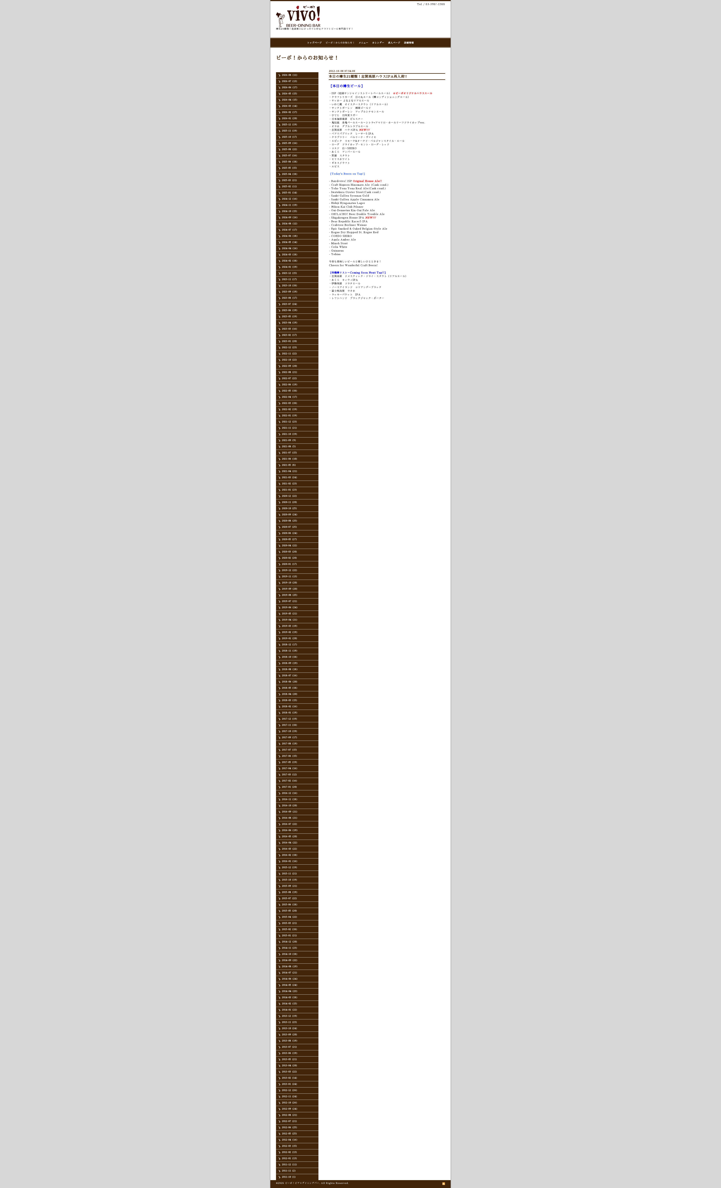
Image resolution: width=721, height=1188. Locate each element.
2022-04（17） (290, 397)
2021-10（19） (290, 434)
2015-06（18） (290, 905)
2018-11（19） (290, 651)
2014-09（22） (290, 960)
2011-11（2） (289, 1171)
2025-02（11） (290, 187)
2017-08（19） (290, 744)
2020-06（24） (290, 533)
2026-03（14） (290, 106)
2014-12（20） (290, 942)
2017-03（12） (290, 775)
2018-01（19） (290, 713)
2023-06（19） (290, 310)
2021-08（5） (289, 447)
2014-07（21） (290, 973)
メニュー (363, 43)
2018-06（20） (290, 682)
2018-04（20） (290, 694)
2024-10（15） (290, 211)
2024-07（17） (290, 230)
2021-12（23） (290, 422)
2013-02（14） (290, 1078)
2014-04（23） (290, 991)
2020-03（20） (290, 552)
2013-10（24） (290, 1028)
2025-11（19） (290, 131)
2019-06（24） (290, 607)
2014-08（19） (290, 967)
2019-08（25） (290, 595)
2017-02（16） (290, 781)
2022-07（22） (290, 378)
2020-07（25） (290, 527)
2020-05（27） (290, 539)
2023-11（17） (290, 279)
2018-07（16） (290, 676)
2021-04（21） (290, 471)
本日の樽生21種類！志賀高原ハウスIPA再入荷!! (368, 76)
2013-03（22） (290, 1072)
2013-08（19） (290, 1041)
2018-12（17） (290, 645)
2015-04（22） (290, 917)
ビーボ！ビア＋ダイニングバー (302, 1183)
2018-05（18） (290, 688)
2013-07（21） (290, 1047)
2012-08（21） (290, 1115)
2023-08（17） (290, 298)
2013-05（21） (290, 1059)
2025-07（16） (290, 156)
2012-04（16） (290, 1140)
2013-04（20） (290, 1066)
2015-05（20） (290, 911)
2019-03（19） (290, 626)
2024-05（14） (290, 242)
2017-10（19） (290, 731)
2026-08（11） (290, 75)
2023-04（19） (290, 323)
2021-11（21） (290, 428)
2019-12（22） (290, 570)
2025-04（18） (290, 174)
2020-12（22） (290, 496)
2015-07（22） (290, 898)
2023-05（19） (290, 317)
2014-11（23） (290, 948)
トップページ (314, 43)
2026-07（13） (290, 81)
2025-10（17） (290, 137)
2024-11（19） (290, 205)
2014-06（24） (290, 979)
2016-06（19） (290, 830)
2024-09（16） (290, 217)
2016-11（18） (290, 799)
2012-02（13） (290, 1152)
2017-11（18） (290, 725)
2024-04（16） (290, 248)
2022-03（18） (290, 403)
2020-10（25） (290, 508)
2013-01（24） (290, 1084)
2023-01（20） (290, 341)
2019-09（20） (290, 589)
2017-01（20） (290, 787)
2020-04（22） (290, 546)
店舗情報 (409, 43)
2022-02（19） (290, 409)
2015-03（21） (290, 923)
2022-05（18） (290, 391)
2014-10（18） (290, 954)
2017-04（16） (290, 768)
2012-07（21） (290, 1121)
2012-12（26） (290, 1090)
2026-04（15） (290, 100)
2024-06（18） (290, 236)
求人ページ (394, 43)
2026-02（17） (290, 112)
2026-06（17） (290, 87)
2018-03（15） (290, 700)
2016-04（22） (290, 843)
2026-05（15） (290, 94)
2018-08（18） (290, 669)
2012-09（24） (290, 1109)
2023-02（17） (290, 335)
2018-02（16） (290, 707)
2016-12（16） (290, 793)
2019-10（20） (290, 583)
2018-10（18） (290, 657)
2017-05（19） (290, 762)
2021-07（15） (290, 453)
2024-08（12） (290, 224)
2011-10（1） (289, 1177)
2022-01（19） (290, 416)
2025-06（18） (290, 162)
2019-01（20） (290, 638)
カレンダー (378, 43)
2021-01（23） (290, 490)
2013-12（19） (290, 1016)
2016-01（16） (290, 861)
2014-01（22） (290, 1010)
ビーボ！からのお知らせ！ (340, 43)
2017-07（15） (290, 750)
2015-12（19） (290, 867)
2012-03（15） (290, 1146)
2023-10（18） (290, 286)
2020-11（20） (290, 502)
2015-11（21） (290, 874)
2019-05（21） (290, 614)
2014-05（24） (290, 985)
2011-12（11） (290, 1165)
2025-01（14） (290, 193)
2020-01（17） (290, 564)
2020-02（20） (290, 558)
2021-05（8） (289, 465)
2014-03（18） (290, 997)
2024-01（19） (290, 267)
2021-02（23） (290, 484)
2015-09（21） (290, 886)
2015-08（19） (290, 892)
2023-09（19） (290, 292)
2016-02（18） (290, 855)
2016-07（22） (290, 824)
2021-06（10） (290, 459)
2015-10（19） (290, 880)
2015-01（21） (290, 936)
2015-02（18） (290, 929)
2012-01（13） (290, 1158)
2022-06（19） (290, 385)
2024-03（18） (290, 255)
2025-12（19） (290, 125)
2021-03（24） (290, 477)
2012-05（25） (290, 1134)
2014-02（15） (290, 1004)
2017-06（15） (290, 756)
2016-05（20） (290, 837)
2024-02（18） (290, 261)
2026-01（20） (290, 118)
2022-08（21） (290, 372)
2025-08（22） (290, 149)
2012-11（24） (290, 1097)
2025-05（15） (290, 168)
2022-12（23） (290, 347)
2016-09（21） (290, 812)
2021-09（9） (289, 440)
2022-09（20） (290, 366)
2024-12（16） (290, 199)
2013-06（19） (290, 1053)
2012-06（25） (290, 1127)
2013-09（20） (290, 1035)
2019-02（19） (290, 632)
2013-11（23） (290, 1022)
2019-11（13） (290, 577)
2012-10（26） (290, 1103)
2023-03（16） (290, 329)
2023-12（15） (290, 273)
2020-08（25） (290, 521)
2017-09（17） (290, 737)
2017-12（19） (290, 719)
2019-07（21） (290, 601)
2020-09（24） (290, 515)
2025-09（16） (290, 143)
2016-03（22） (290, 849)
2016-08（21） (290, 818)
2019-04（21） (290, 620)
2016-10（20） (290, 806)
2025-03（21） (290, 180)
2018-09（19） (290, 663)
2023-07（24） (290, 304)
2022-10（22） (290, 360)
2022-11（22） (290, 354)
